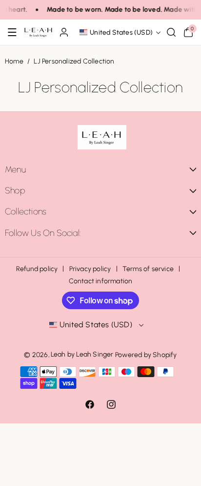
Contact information (101, 281)
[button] (12, 32)
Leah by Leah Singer (82, 354)
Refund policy (37, 269)
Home (14, 61)
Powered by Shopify (146, 355)
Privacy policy (90, 269)
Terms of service (148, 269)
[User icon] (64, 32)
